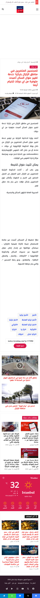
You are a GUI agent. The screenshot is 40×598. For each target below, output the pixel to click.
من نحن (14, 583)
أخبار (34, 315)
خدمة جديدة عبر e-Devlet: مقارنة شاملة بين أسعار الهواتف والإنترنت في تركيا (29, 463)
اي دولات (20, 62)
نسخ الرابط (20, 345)
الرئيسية (33, 62)
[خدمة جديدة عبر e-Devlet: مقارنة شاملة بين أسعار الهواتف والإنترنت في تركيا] (29, 453)
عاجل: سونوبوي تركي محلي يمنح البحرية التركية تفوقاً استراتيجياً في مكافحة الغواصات (10, 561)
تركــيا (23, 329)
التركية (33, 329)
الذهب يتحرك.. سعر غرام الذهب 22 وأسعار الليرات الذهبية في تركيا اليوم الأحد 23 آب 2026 (30, 536)
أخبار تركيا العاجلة (29, 320)
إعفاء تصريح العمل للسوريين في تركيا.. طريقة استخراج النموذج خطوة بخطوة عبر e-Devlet (30, 438)
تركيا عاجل (31, 334)
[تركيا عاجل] (20, 9)
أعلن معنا (7, 583)
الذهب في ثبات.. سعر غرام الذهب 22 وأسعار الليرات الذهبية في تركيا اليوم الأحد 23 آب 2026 (10, 536)
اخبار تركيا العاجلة (29, 324)
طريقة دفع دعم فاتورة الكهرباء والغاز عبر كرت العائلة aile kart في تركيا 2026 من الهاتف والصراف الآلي (11, 438)
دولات (20, 334)
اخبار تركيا (13, 320)
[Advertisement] (20, 36)
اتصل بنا (32, 583)
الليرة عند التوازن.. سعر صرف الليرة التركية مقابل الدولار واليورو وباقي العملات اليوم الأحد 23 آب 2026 (30, 562)
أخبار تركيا (27, 62)
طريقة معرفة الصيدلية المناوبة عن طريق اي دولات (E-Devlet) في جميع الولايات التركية (11, 463)
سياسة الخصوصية (23, 583)
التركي (14, 324)
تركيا (14, 329)
